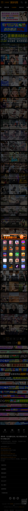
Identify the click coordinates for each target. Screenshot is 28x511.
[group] (24, 501)
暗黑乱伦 (17, 263)
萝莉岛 (23, 269)
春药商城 (11, 245)
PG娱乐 (4, 257)
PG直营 (17, 257)
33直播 (5, 263)
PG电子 (23, 251)
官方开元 (17, 251)
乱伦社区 (5, 269)
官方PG (4, 251)
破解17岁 (23, 263)
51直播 (11, 263)
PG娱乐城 (23, 245)
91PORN (11, 269)
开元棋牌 (11, 251)
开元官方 (11, 257)
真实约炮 (5, 245)
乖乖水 (17, 245)
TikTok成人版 (17, 269)
